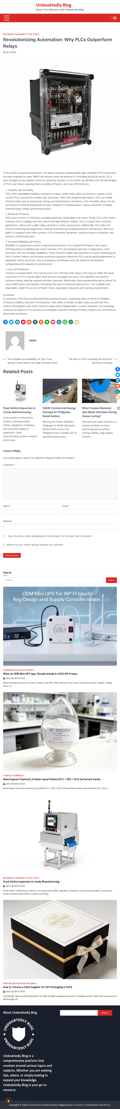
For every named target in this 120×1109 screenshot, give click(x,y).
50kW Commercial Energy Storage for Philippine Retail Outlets (59, 412)
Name (7, 506)
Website (7, 521)
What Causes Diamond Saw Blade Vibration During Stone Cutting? (99, 412)
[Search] (114, 18)
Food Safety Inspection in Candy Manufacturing (19, 410)
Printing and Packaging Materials (20, 983)
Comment (9, 465)
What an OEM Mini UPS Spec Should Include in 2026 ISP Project (40, 674)
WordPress (105, 1105)
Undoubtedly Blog (53, 5)
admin (8, 678)
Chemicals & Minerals (13, 775)
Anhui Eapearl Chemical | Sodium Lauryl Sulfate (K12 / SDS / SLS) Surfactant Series (51, 779)
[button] (5, 322)
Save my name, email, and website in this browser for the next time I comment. (50, 536)
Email (66, 506)
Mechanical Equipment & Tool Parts (21, 34)
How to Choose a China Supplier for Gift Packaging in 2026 (37, 987)
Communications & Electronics (18, 670)
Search (105, 1012)
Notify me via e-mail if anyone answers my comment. (35, 544)
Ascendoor (78, 1105)
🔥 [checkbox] (8, 1100)
